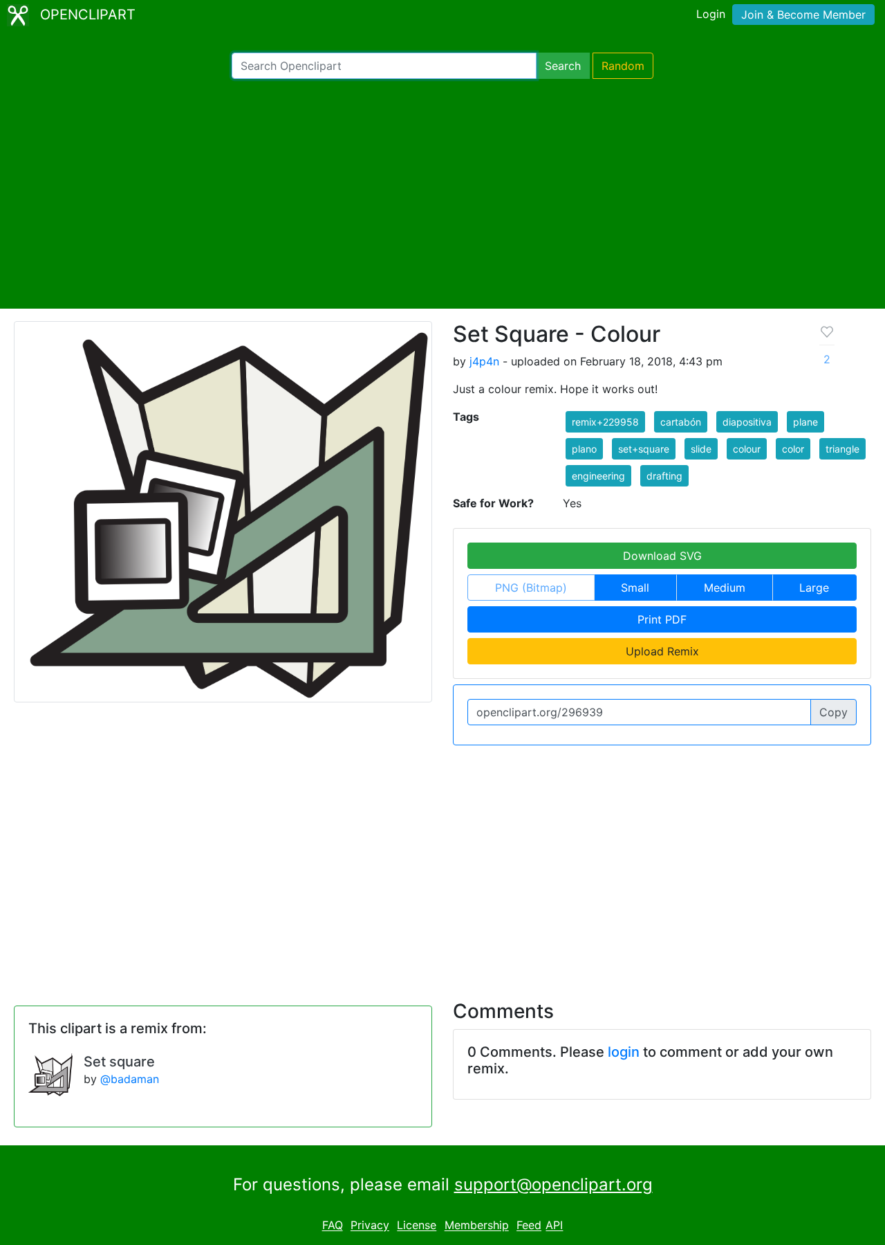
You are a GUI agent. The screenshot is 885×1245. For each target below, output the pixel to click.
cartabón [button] (680, 422)
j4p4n (484, 361)
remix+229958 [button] (605, 422)
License (416, 1226)
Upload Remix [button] (662, 651)
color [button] (793, 449)
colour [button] (747, 449)
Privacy (370, 1226)
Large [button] (814, 587)
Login (710, 14)
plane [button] (805, 422)
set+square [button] (643, 449)
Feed (528, 1226)
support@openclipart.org (553, 1184)
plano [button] (584, 449)
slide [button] (701, 449)
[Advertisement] (442, 194)
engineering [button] (598, 476)
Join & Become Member (803, 14)
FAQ (332, 1226)
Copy (833, 712)
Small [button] (635, 587)
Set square (119, 1061)
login (624, 1052)
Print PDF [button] (662, 619)
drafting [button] (664, 476)
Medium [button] (724, 587)
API (554, 1226)
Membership (477, 1226)
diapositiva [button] (747, 422)
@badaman (129, 1079)
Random (623, 66)
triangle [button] (842, 449)
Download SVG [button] (662, 556)
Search (563, 66)
